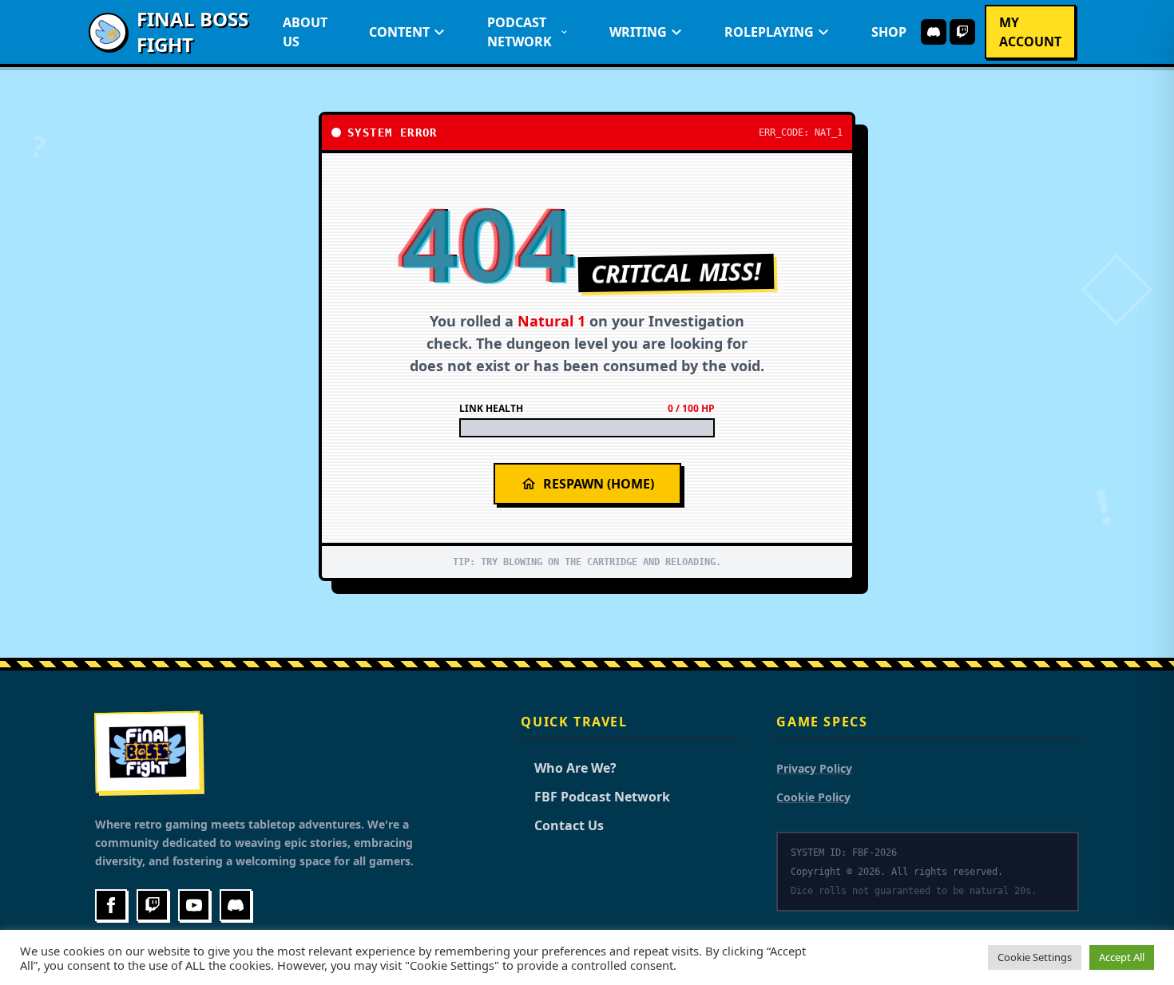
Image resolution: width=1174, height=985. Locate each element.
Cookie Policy (813, 797)
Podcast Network (519, 32)
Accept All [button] (1121, 957)
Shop (888, 32)
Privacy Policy (814, 768)
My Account (1030, 32)
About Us (305, 32)
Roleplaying (769, 32)
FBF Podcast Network (595, 796)
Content (399, 32)
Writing (638, 32)
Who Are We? (569, 768)
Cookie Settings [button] (1035, 957)
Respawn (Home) (598, 484)
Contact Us (562, 825)
